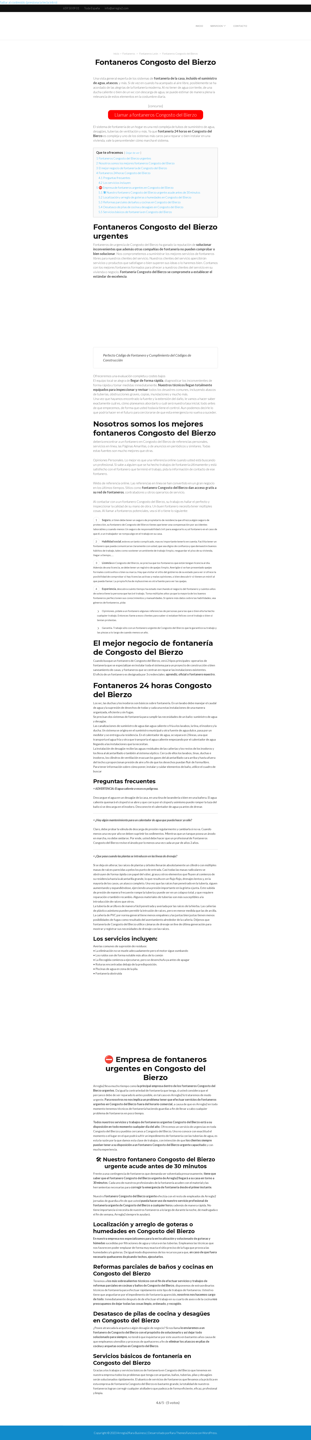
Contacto (240, 26)
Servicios (216, 26)
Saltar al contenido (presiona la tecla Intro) (28, 2)
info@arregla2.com (116, 8)
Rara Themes (178, 1433)
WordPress (209, 1433)
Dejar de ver (133, 152)
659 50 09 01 (71, 8)
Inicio (199, 26)
